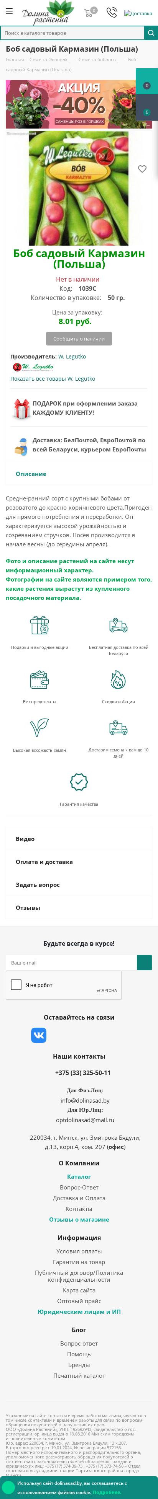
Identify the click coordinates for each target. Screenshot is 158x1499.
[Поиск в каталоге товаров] (151, 32)
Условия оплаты (79, 1251)
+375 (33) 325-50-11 (83, 1073)
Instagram (77, 1035)
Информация (79, 1237)
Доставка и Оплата (79, 1198)
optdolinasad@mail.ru (85, 1120)
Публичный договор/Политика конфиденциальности (79, 1276)
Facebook (58, 1035)
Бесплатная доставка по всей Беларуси (118, 650)
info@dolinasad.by (85, 1100)
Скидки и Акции (118, 701)
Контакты (79, 1208)
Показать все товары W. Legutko (52, 378)
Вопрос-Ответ (79, 1187)
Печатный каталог (79, 1375)
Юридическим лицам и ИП (79, 1311)
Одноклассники (115, 1035)
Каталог (79, 1176)
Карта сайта (79, 1290)
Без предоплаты (39, 701)
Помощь (79, 1354)
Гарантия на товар (79, 1262)
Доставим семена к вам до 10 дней (118, 753)
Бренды (79, 1365)
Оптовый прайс (79, 1301)
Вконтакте (38, 1035)
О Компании (79, 1163)
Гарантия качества (79, 804)
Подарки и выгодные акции (39, 647)
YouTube (96, 1035)
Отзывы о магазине (79, 1219)
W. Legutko (72, 356)
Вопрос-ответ (79, 1343)
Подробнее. (107, 1492)
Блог (79, 1330)
